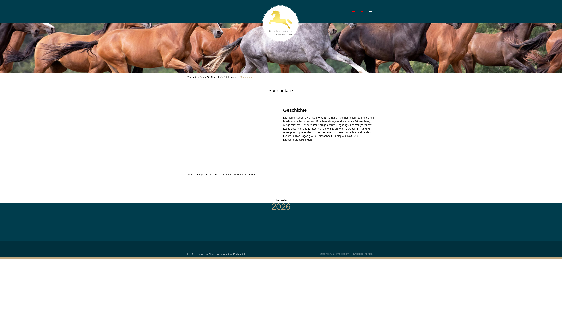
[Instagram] (353, 249)
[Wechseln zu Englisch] (362, 11)
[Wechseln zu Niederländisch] (370, 11)
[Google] (370, 249)
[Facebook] (359, 249)
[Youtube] (364, 249)
